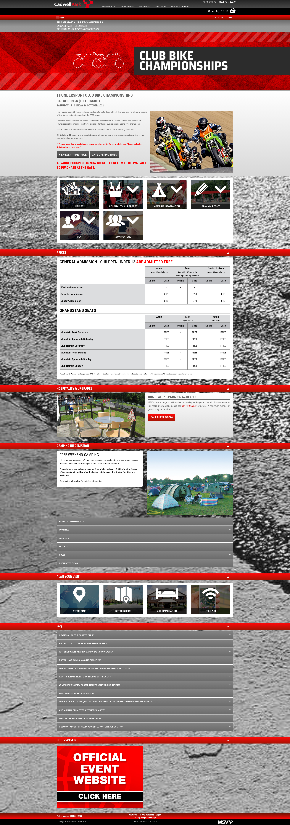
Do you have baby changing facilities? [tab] (80, 660)
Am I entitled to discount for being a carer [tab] (83, 643)
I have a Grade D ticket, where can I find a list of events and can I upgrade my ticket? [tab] (105, 702)
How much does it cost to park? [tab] (76, 635)
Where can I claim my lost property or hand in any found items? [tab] (94, 668)
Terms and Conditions (142, 821)
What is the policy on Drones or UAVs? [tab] (80, 718)
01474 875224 (189, 406)
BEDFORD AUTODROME (180, 6)
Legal (155, 821)
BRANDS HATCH (108, 6)
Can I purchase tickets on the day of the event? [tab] (85, 677)
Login (230, 17)
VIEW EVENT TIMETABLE (73, 154)
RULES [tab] (62, 555)
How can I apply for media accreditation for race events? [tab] (91, 727)
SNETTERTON (160, 6)
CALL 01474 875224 (161, 417)
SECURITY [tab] (64, 546)
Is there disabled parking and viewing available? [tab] (86, 652)
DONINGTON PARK (127, 6)
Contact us (218, 17)
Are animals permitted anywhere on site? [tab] (82, 710)
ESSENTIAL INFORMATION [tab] (71, 521)
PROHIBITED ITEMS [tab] (68, 563)
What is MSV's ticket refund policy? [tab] (78, 693)
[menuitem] (218, 17)
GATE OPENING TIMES (104, 154)
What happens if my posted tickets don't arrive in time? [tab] (89, 685)
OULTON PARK (145, 6)
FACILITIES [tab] (64, 530)
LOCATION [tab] (64, 538)
